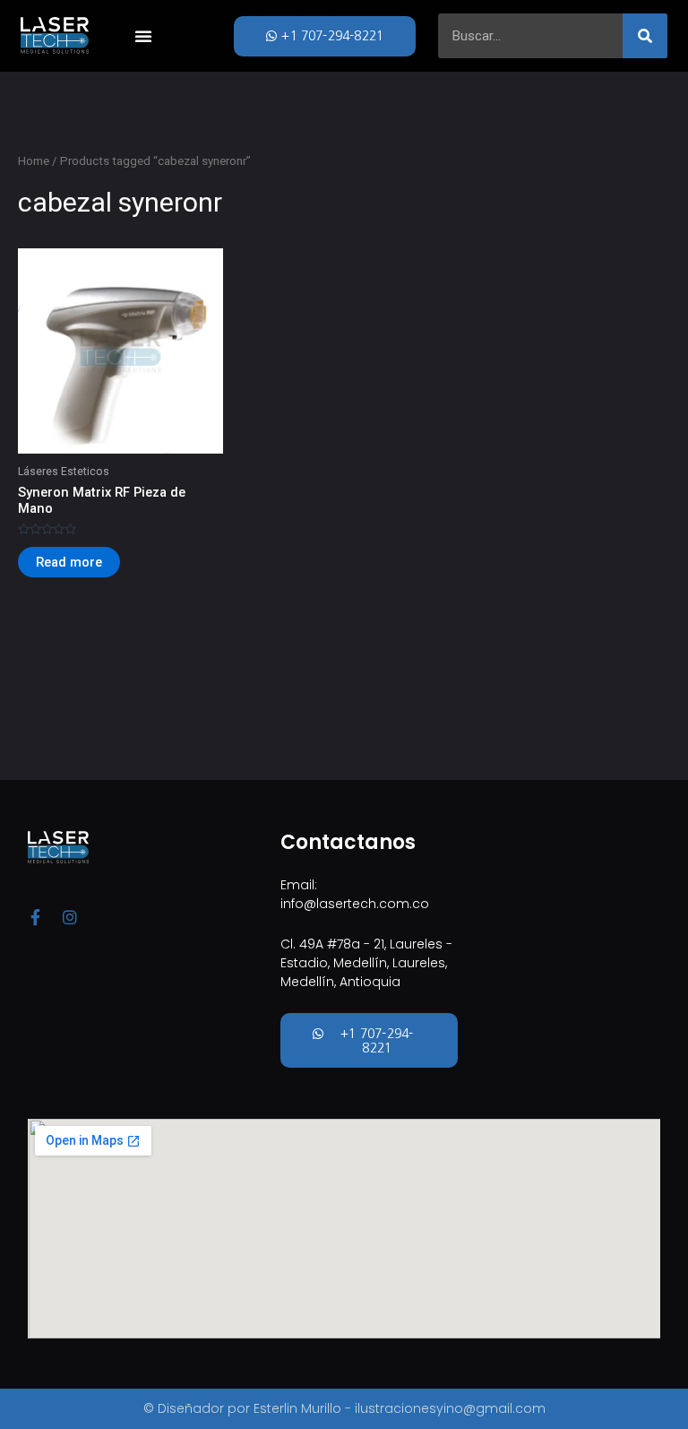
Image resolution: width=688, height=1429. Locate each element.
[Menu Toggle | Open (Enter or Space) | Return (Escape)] (143, 36)
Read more (69, 562)
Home (33, 161)
